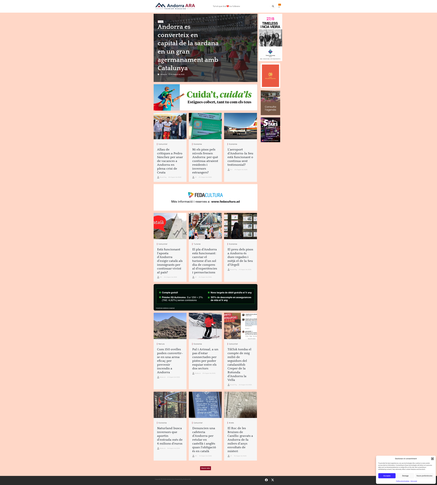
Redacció (163, 74)
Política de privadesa (402, 481)
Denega (405, 476)
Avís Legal (413, 481)
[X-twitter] (273, 480)
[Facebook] (266, 480)
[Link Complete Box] (170, 147)
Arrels (160, 21)
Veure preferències (424, 476)
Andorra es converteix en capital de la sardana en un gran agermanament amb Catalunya (188, 47)
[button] (432, 458)
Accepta (386, 476)
